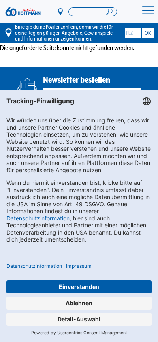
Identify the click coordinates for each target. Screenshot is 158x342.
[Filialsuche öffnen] (92, 11)
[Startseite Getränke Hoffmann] (23, 11)
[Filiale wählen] (60, 11)
